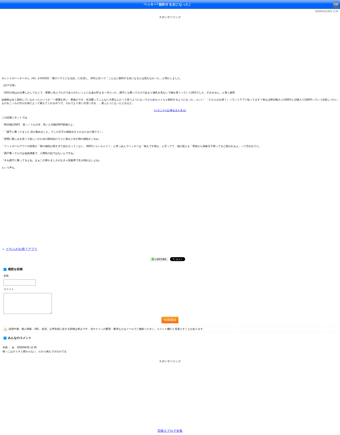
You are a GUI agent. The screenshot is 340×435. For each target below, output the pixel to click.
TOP (336, 4)
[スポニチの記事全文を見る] (170, 110)
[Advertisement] (170, 47)
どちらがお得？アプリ (21, 249)
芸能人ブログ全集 (170, 430)
